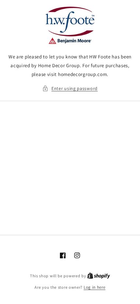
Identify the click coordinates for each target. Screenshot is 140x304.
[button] (70, 88)
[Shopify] (98, 276)
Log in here (94, 287)
